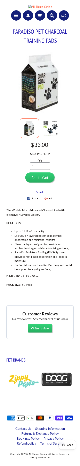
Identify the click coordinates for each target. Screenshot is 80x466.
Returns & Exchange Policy (40, 433)
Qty (40, 160)
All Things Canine (38, 454)
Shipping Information (50, 428)
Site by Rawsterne (40, 457)
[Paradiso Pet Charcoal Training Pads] (29, 128)
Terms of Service (51, 443)
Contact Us (23, 428)
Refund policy (26, 443)
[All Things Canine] (40, 6)
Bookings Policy (28, 438)
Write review (40, 328)
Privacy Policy (53, 438)
